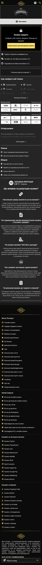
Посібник (7, 380)
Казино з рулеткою (11, 508)
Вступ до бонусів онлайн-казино (15, 401)
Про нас (7, 383)
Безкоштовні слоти (11, 353)
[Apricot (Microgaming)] (16, 118)
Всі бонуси (8, 342)
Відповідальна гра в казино (14, 424)
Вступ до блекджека (11, 412)
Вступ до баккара (10, 420)
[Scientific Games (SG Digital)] (16, 122)
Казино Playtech (10, 497)
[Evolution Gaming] (26, 122)
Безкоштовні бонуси (11, 338)
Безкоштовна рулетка (12, 357)
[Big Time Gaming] (26, 118)
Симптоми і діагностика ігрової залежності (19, 428)
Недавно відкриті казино (13, 326)
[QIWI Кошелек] (26, 106)
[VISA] (6, 106)
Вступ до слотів (9, 405)
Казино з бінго (9, 520)
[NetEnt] (6, 118)
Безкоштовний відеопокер (13, 368)
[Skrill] (36, 106)
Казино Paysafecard (11, 445)
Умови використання (11, 387)
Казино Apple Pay (10, 468)
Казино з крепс (9, 527)
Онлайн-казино (9, 323)
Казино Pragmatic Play (12, 489)
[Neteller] (6, 110)
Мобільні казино (10, 334)
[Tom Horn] (36, 122)
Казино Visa (8, 449)
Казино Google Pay (10, 472)
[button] (21, 560)
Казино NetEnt (9, 493)
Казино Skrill (8, 460)
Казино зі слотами (10, 504)
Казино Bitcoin (9, 479)
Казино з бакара (10, 523)
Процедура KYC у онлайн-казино (15, 431)
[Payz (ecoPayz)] (16, 110)
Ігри (5, 349)
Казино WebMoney (10, 475)
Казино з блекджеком (12, 512)
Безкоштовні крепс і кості (13, 372)
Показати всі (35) (36, 114)
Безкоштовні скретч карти (13, 376)
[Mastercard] (16, 106)
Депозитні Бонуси (10, 345)
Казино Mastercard (11, 453)
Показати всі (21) (36, 102)
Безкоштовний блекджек (13, 361)
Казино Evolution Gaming (13, 501)
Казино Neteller (9, 456)
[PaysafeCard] (36, 110)
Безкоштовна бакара (11, 364)
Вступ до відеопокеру (11, 416)
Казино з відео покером (12, 516)
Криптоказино (9, 464)
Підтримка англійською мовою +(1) (17, 63)
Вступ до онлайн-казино (12, 397)
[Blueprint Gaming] (6, 122)
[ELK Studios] (36, 118)
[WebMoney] (26, 110)
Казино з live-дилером (12, 330)
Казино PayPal (9, 441)
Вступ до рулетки (10, 409)
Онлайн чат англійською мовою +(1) (17, 59)
